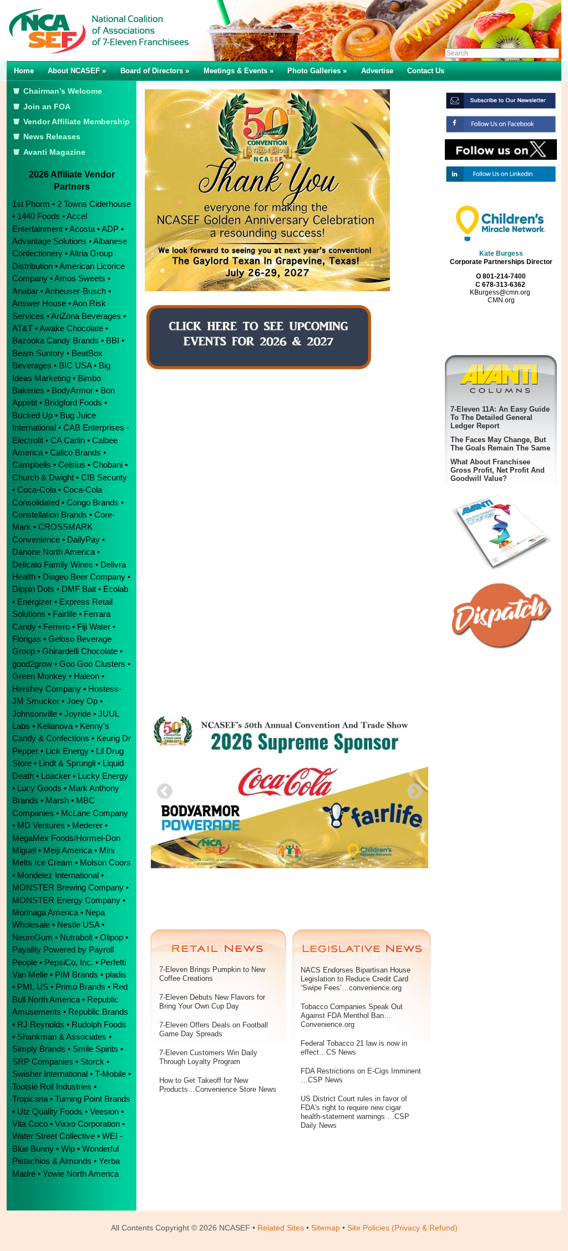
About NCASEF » (77, 71)
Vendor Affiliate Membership (76, 122)
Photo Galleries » (317, 71)
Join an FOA (46, 107)
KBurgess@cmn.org (500, 292)
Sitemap (325, 1227)
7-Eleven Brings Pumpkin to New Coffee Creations (212, 973)
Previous (161, 788)
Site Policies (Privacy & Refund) (402, 1227)
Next (411, 788)
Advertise (377, 71)
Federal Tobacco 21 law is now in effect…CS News (354, 1047)
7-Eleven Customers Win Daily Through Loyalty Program (208, 1057)
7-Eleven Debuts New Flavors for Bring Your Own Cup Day (212, 1001)
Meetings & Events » (238, 71)
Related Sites (280, 1227)
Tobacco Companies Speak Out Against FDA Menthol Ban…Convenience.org (352, 1015)
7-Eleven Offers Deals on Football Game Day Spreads (213, 1029)
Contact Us (425, 71)
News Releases (51, 137)
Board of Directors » (154, 71)
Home (24, 71)
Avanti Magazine (54, 152)
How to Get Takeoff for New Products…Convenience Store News (217, 1084)
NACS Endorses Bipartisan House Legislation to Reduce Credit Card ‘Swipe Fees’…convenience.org (355, 979)
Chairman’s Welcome (62, 91)
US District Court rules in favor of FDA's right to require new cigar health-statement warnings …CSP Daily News (355, 1112)
